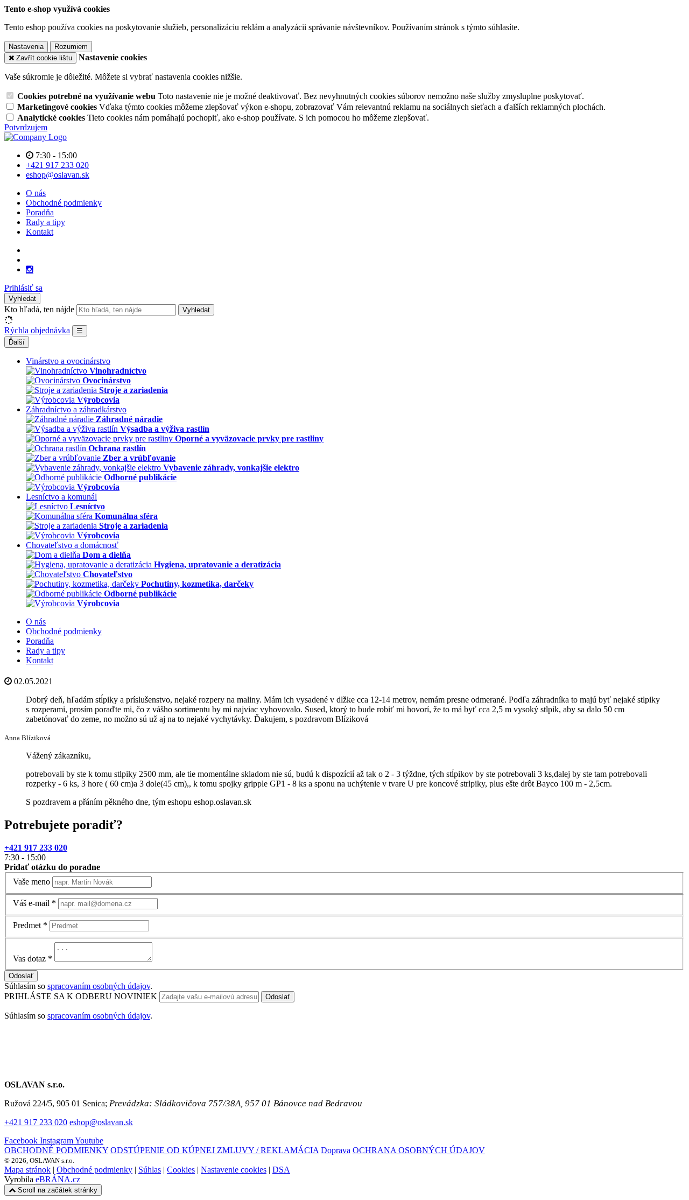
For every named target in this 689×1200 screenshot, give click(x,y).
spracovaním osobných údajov (98, 986)
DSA (281, 1169)
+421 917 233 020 (35, 1122)
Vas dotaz (29, 958)
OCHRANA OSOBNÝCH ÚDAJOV (419, 1150)
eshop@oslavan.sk (101, 1122)
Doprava (335, 1150)
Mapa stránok (27, 1169)
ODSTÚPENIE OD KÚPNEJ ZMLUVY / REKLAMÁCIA (214, 1150)
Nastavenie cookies (233, 1169)
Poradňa (40, 212)
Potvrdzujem (25, 127)
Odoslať (21, 976)
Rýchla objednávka (37, 330)
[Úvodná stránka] (35, 137)
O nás (36, 193)
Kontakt (39, 231)
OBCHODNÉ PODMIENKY (56, 1150)
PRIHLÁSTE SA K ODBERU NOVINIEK (81, 996)
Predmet (27, 925)
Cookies (181, 1169)
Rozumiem (71, 47)
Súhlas (149, 1169)
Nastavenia (26, 47)
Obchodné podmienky (64, 202)
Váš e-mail (31, 903)
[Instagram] (29, 269)
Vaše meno (31, 881)
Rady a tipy (45, 222)
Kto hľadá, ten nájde (39, 309)
